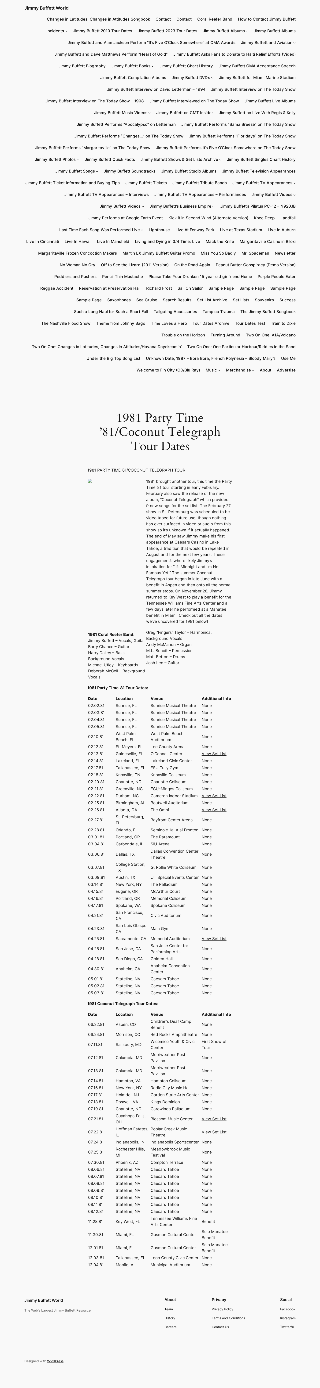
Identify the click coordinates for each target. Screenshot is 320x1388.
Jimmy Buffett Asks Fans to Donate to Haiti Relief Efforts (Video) (234, 54)
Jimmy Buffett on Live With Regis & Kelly (257, 112)
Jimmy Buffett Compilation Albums (133, 77)
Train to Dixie (283, 323)
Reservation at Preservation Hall (110, 288)
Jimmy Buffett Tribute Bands (199, 182)
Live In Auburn (282, 229)
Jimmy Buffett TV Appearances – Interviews (106, 194)
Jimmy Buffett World (46, 8)
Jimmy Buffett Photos (55, 159)
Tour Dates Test (250, 323)
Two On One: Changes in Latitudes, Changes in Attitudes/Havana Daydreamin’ (107, 346)
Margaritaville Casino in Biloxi (268, 241)
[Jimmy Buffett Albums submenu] (247, 31)
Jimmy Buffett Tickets (146, 182)
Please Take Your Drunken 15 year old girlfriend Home (200, 276)
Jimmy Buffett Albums (224, 31)
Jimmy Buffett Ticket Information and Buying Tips (72, 182)
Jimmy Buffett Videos (272, 194)
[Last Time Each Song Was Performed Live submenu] (142, 229)
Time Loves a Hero (169, 323)
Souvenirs (264, 300)
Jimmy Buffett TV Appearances (262, 182)
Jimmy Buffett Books (130, 66)
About (265, 370)
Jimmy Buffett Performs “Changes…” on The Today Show (128, 136)
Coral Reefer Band (214, 19)
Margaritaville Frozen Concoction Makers (77, 253)
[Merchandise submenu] (253, 370)
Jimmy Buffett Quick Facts (110, 159)
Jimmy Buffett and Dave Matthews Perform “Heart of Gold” (111, 54)
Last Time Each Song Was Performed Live (99, 229)
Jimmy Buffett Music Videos (120, 112)
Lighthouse (159, 229)
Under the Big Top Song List (113, 358)
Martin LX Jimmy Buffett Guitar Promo (159, 253)
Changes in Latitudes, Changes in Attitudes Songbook (98, 19)
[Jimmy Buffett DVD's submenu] (212, 77)
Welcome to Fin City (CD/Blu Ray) (168, 370)
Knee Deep (264, 218)
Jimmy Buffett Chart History (186, 66)
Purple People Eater (277, 276)
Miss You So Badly (218, 253)
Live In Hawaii (78, 241)
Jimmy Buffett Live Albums (270, 101)
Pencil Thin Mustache (122, 276)
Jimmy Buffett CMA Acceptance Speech (257, 66)
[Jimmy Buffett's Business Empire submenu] (213, 206)
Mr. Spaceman (255, 253)
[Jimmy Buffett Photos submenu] (78, 159)
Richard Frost (159, 288)
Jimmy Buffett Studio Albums (188, 171)
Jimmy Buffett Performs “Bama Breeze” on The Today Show (238, 124)
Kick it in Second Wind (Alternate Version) (208, 218)
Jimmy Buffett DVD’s (191, 77)
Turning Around (225, 335)
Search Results (177, 300)
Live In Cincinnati (42, 241)
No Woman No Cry (77, 265)
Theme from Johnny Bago (120, 323)
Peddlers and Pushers (75, 276)
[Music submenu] (219, 370)
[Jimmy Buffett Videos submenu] (294, 194)
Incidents (55, 31)
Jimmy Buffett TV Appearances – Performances (200, 194)
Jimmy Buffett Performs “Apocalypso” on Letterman (126, 124)
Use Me (288, 358)
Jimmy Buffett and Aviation (266, 42)
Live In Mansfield (113, 241)
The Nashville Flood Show (65, 323)
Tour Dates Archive (211, 323)
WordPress (55, 1361)
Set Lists (241, 300)
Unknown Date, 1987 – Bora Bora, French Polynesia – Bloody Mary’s (210, 358)
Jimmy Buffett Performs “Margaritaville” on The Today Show (92, 147)
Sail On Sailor (190, 288)
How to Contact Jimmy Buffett (267, 19)
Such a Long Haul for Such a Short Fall (111, 311)
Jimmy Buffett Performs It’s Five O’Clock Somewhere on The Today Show (226, 147)
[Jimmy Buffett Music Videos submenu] (149, 113)
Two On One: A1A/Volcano (271, 335)
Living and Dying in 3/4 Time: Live (167, 241)
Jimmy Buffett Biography (82, 66)
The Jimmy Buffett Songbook (268, 311)
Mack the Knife (220, 241)
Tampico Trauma (219, 311)
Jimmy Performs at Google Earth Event (125, 218)
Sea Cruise (146, 300)
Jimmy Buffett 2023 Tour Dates (167, 31)
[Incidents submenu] (66, 31)
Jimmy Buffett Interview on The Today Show (253, 89)
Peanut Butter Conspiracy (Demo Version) (256, 265)
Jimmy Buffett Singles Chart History (261, 159)
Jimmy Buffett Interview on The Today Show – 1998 (94, 101)
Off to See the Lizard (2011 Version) (135, 265)
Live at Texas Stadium (241, 229)
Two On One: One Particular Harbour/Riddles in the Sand (241, 346)
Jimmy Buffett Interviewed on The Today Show (194, 101)
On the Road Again (192, 265)
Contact (163, 19)
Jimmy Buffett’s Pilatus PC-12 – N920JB (258, 206)
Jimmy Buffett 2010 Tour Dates (102, 31)
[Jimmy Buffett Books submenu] (152, 66)
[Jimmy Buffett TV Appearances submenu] (294, 183)
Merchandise (238, 370)
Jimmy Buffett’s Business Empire (180, 206)
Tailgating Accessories (175, 311)
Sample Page (221, 288)
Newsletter (285, 253)
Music (211, 370)
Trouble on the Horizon (183, 335)
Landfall (288, 218)
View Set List (214, 753)
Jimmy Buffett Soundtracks (130, 171)
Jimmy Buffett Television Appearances (259, 171)
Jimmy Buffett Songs (75, 171)
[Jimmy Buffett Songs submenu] (97, 171)
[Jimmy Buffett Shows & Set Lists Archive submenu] (220, 159)
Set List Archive (212, 300)
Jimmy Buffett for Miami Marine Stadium (257, 77)
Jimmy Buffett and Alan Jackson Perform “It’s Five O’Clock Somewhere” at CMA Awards (151, 42)
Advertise (286, 370)
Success (287, 300)
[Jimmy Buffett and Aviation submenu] (294, 42)
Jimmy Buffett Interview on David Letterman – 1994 (156, 89)
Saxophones (119, 300)
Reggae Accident (56, 288)
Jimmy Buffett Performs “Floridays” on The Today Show (242, 136)
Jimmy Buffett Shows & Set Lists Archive (179, 159)
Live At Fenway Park (194, 229)
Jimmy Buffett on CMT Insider (184, 112)
